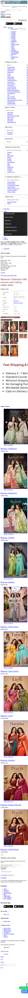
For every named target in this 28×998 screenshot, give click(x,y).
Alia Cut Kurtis (11, 96)
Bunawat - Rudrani (7, 582)
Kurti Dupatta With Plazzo (13, 92)
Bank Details (7, 896)
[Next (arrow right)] (2, 855)
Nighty (9, 203)
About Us (6, 890)
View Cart (3, 17)
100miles (13, 33)
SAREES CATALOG (18, 303)
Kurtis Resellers (11, 183)
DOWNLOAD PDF (7, 320)
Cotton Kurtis (10, 70)
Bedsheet (9, 142)
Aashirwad (13, 54)
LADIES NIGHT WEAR (13, 199)
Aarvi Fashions (15, 51)
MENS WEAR (10, 110)
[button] (14, 996)
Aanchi (13, 48)
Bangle (9, 157)
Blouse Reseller (11, 187)
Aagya (12, 43)
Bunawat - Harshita (8, 760)
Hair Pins (9, 170)
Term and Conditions (9, 934)
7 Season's (13, 40)
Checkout (8, 17)
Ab (12, 55)
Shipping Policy (8, 931)
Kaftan (9, 75)
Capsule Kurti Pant (12, 80)
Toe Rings (9, 168)
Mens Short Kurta (11, 122)
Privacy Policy (7, 928)
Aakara (13, 45)
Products (6, 239)
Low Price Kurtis (11, 87)
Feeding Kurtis (11, 67)
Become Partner (8, 893)
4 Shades (13, 36)
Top (8, 95)
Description (6, 248)
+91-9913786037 (6, 1)
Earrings (9, 159)
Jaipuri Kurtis (10, 77)
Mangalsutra (10, 155)
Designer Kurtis (11, 69)
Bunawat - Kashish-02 (9, 493)
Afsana (13, 58)
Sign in (13, 2)
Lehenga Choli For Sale (13, 188)
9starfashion (14, 41)
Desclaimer (6, 932)
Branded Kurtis (11, 101)
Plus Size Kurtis (11, 83)
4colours (13, 37)
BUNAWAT (16, 300)
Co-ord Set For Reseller (13, 185)
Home (5, 27)
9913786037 (4, 877)
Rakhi (8, 165)
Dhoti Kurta (10, 120)
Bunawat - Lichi (6, 716)
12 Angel (13, 34)
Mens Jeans (10, 119)
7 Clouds (13, 38)
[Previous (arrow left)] (1, 855)
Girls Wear (10, 134)
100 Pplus (13, 31)
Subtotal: (3, 15)
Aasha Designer (15, 52)
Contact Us (8, 2)
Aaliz (12, 47)
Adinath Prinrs (14, 57)
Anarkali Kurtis (11, 93)
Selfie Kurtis (10, 72)
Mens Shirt (10, 114)
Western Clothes (11, 192)
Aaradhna (13, 50)
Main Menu (6, 209)
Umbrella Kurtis (11, 103)
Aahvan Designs (15, 44)
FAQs (5, 935)
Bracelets (9, 152)
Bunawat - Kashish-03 (9, 448)
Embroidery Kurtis (11, 105)
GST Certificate (8, 897)
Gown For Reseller (12, 190)
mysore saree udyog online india (8, 275)
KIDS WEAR (10, 130)
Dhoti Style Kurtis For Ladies (14, 100)
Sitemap (6, 936)
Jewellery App (10, 172)
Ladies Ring (10, 167)
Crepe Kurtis (10, 82)
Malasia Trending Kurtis (13, 90)
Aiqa (12, 59)
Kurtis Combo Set (11, 88)
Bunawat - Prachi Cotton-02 (11, 805)
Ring (8, 154)
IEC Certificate (7, 898)
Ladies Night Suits (11, 202)
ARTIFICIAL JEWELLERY (14, 150)
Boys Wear (10, 132)
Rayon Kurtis (10, 85)
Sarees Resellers (11, 182)
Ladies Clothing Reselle (12, 180)
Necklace (9, 160)
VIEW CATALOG (8, 445)
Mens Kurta (10, 112)
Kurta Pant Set (10, 78)
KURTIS (9, 65)
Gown (8, 73)
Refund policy (7, 929)
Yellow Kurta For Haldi (13, 115)
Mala (8, 164)
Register (18, 2)
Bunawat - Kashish (7, 537)
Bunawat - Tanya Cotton (10, 671)
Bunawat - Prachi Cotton (10, 849)
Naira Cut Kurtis (11, 98)
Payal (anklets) (11, 162)
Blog (5, 894)
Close (9, 14)
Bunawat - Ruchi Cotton (9, 627)
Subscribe (3, 868)
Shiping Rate (7, 921)
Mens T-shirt (10, 117)
